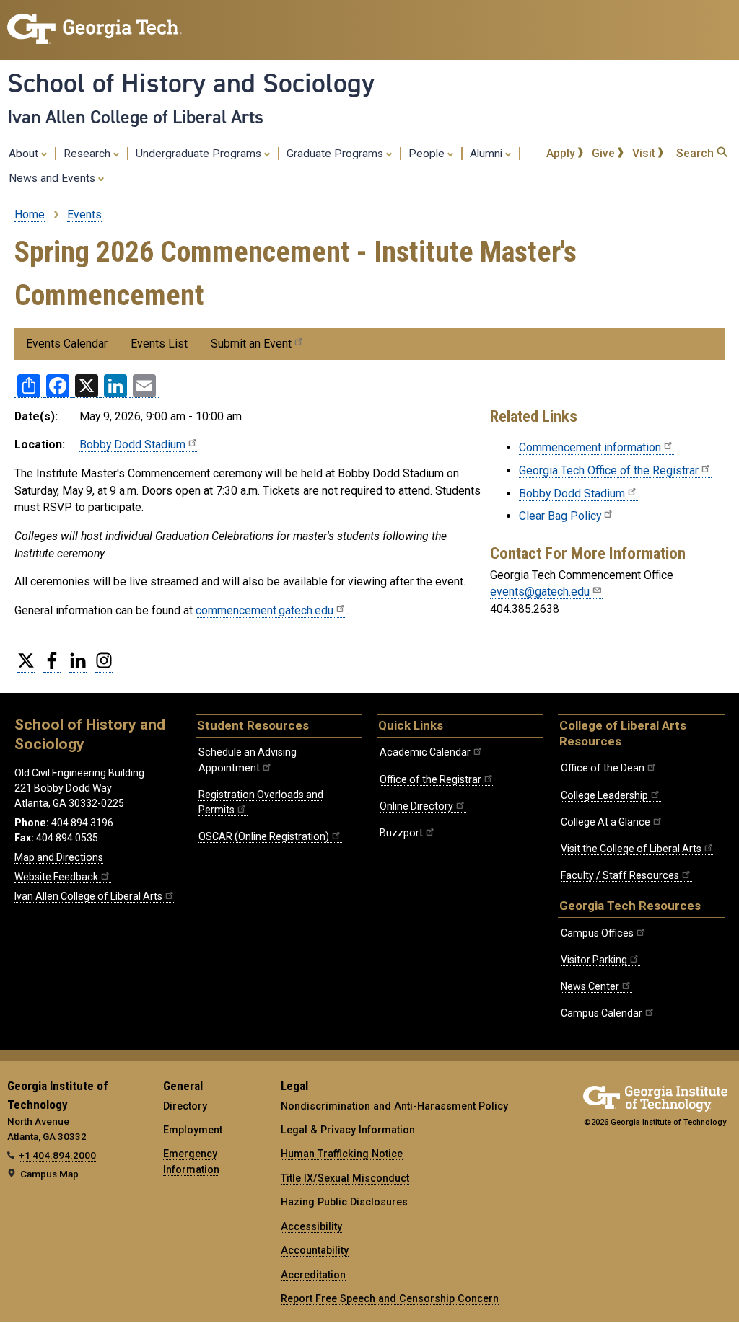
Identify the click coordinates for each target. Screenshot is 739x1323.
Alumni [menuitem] (487, 153)
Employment (192, 1130)
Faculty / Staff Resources (620, 875)
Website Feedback (56, 876)
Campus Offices (597, 933)
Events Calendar (67, 343)
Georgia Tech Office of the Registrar (609, 470)
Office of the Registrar (430, 779)
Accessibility (311, 1226)
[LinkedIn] (78, 666)
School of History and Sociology (191, 83)
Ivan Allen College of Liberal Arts (135, 117)
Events (84, 214)
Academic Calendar (425, 752)
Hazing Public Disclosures (344, 1202)
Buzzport (401, 833)
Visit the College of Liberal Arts (631, 848)
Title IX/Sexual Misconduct (345, 1178)
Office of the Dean (602, 768)
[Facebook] (52, 666)
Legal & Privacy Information (348, 1130)
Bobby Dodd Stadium (132, 444)
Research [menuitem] (88, 153)
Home (29, 214)
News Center (590, 986)
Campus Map (49, 1174)
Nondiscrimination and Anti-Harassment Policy (394, 1106)
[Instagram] (104, 666)
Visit (645, 153)
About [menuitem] (25, 153)
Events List (159, 343)
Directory (185, 1106)
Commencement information (590, 447)
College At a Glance (605, 822)
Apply (562, 153)
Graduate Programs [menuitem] (336, 153)
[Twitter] (26, 666)
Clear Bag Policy (560, 516)
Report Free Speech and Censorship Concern (390, 1298)
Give (605, 153)
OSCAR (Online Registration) (263, 836)
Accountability (315, 1250)
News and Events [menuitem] (53, 178)
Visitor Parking (594, 959)
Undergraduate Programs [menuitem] (200, 153)
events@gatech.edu (540, 591)
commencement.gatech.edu (264, 610)
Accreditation (313, 1274)
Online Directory (416, 806)
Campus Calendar (601, 1013)
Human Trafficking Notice (342, 1153)
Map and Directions (58, 857)
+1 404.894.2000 (57, 1155)
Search (696, 153)
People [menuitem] (427, 153)
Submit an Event (251, 343)
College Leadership (604, 795)
